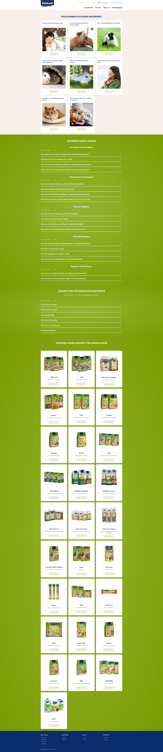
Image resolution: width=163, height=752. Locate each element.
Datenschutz (106, 737)
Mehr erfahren (54, 54)
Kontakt (112, 2)
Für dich (98, 8)
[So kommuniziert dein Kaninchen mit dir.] (54, 39)
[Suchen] (94, 2)
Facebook (64, 739)
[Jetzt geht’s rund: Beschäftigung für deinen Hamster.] (54, 114)
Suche (84, 737)
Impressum (106, 739)
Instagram (64, 737)
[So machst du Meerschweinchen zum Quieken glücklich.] (81, 39)
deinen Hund (44, 739)
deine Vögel (44, 743)
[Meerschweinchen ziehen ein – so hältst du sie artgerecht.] (81, 114)
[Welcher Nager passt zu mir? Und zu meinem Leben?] (109, 77)
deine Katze (44, 737)
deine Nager (44, 741)
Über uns (106, 8)
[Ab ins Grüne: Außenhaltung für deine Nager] (109, 39)
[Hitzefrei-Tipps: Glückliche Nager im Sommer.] (81, 77)
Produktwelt (88, 8)
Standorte (116, 2)
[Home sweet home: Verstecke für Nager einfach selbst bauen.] (54, 77)
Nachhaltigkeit (117, 8)
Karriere (121, 2)
